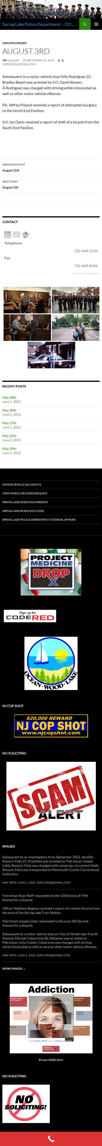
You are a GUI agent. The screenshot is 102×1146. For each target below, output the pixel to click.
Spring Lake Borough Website (25, 502)
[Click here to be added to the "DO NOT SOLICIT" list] (26, 1103)
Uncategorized (14, 43)
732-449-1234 (86, 251)
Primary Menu (96, 24)
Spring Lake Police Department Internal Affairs (38, 519)
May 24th (9, 449)
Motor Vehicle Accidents (21, 484)
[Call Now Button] (51, 1139)
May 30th (9, 397)
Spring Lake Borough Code (23, 511)
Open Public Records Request (25, 493)
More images (14, 968)
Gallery (13, 60)
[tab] (7, 234)
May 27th (9, 423)
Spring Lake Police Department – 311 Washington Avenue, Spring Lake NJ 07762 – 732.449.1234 (40, 24)
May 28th (9, 410)
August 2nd (13, 167)
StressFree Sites (93, 273)
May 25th (9, 436)
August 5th (10, 184)
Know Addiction (51, 1060)
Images (8, 846)
